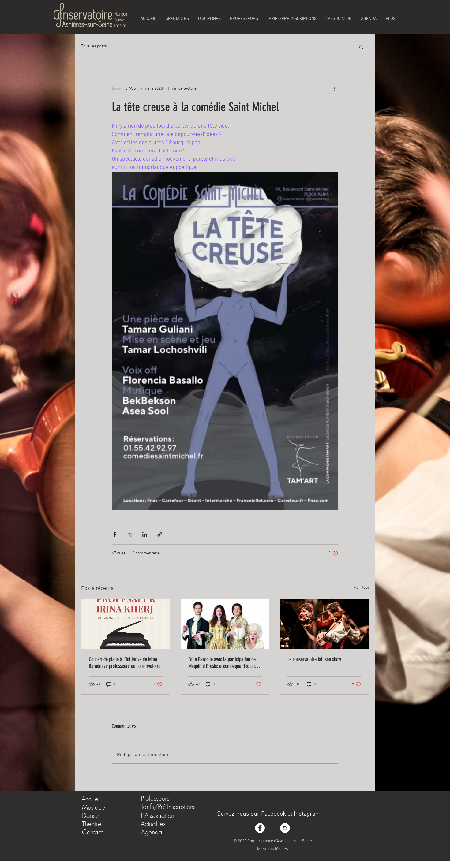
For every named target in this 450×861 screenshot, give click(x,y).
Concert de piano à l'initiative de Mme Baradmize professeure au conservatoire (124, 662)
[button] (361, 46)
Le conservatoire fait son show (314, 659)
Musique (93, 807)
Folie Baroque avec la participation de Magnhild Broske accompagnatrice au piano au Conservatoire (222, 662)
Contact (92, 832)
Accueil (91, 799)
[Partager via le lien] (160, 534)
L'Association (157, 815)
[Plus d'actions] (334, 88)
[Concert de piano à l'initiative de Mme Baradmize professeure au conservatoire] (125, 624)
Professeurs (155, 798)
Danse (90, 815)
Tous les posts (94, 46)
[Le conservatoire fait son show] (324, 624)
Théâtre (91, 824)
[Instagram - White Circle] (285, 828)
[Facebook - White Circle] (260, 828)
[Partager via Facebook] (115, 534)
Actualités (153, 824)
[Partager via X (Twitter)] (130, 534)
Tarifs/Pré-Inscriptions (168, 807)
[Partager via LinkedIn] (145, 534)
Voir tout (361, 587)
